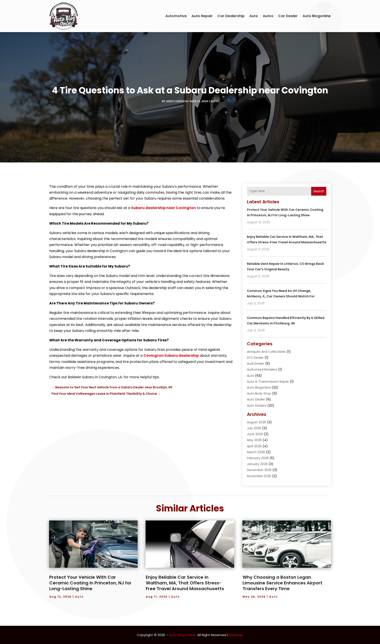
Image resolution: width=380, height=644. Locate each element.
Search (318, 191)
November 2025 (259, 476)
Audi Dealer (255, 363)
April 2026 (254, 446)
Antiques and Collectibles (266, 351)
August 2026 (256, 422)
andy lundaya (177, 101)
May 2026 (254, 440)
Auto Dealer (256, 399)
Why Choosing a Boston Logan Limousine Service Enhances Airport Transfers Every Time (282, 583)
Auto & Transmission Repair (268, 381)
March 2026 (256, 452)
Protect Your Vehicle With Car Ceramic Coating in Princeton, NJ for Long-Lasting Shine (90, 583)
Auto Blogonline (317, 15)
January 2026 (257, 464)
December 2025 (259, 470)
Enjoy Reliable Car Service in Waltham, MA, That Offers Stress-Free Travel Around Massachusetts (185, 583)
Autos (268, 15)
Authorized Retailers (262, 369)
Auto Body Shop (259, 393)
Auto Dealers (257, 405)
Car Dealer (288, 15)
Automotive (176, 15)
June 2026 (255, 434)
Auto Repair (202, 15)
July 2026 (254, 428)
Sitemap (236, 635)
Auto (253, 15)
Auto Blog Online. (182, 635)
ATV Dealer (255, 357)
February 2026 (258, 458)
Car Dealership (231, 15)
